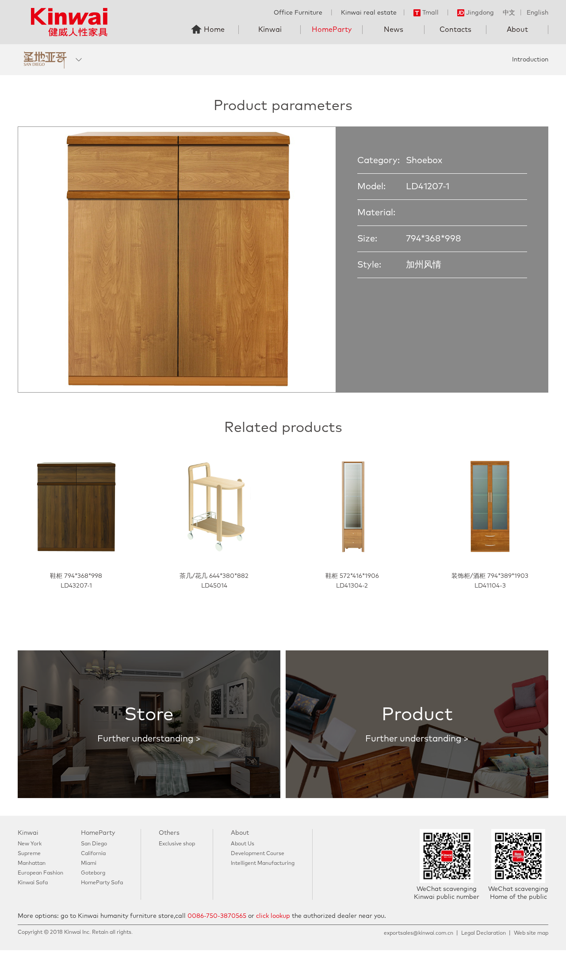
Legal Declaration (483, 933)
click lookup (273, 916)
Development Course (257, 853)
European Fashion (40, 873)
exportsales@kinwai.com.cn (418, 933)
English (537, 13)
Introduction (530, 60)
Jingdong (480, 13)
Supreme (29, 853)
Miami (88, 863)
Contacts (455, 29)
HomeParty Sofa (102, 883)
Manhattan (32, 863)
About (517, 29)
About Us (242, 844)
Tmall (430, 13)
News (393, 29)
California (93, 853)
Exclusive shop (177, 844)
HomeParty (332, 29)
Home (214, 29)
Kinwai (270, 29)
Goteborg (93, 873)
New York (30, 844)
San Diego (94, 844)
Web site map (531, 933)
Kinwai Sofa (33, 883)
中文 (509, 13)
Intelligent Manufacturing (262, 863)
